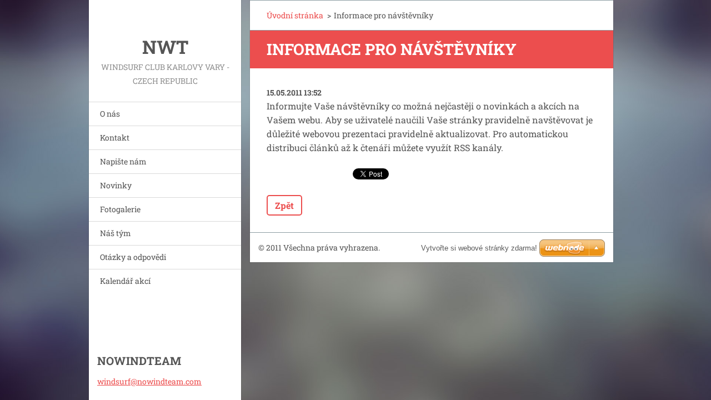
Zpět (284, 205)
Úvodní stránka (295, 15)
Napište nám (123, 161)
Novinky (116, 185)
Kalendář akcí (125, 281)
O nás (110, 113)
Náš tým (115, 233)
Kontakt (114, 137)
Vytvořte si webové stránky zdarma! (479, 248)
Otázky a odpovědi (133, 257)
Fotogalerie (120, 209)
